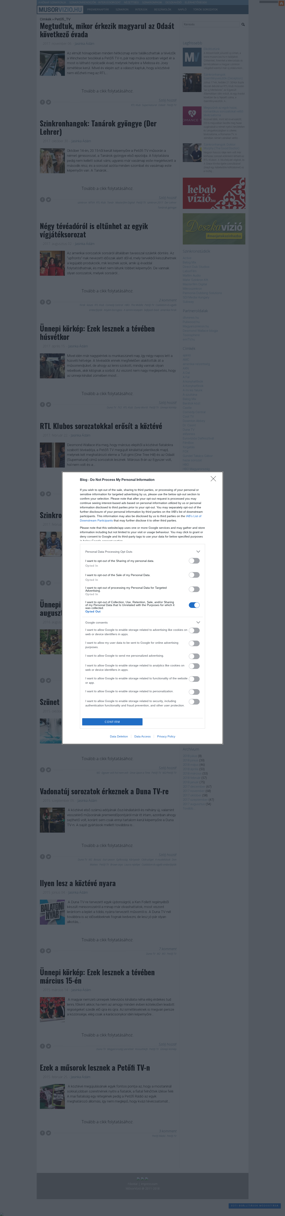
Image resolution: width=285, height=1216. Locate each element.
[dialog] (142, 608)
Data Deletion (119, 736)
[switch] (194, 561)
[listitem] (142, 551)
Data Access (142, 736)
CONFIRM (112, 721)
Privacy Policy (166, 736)
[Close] (215, 480)
